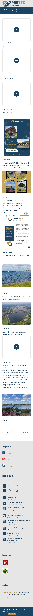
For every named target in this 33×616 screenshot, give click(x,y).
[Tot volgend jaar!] (16, 94)
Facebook (8, 454)
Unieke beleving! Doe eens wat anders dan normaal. (15, 289)
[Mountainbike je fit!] (16, 347)
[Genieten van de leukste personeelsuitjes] (16, 405)
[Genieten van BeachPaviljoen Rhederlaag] (16, 182)
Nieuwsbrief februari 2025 (10, 249)
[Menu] (28, 3)
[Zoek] (23, 3)
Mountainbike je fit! (8, 360)
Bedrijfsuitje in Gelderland (10, 157)
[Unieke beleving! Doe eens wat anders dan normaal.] (16, 275)
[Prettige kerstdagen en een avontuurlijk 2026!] (16, 60)
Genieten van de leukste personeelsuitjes (15, 418)
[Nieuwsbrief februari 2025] (16, 230)
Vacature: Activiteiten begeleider (12, 326)
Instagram (9, 466)
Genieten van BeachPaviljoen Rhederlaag (14, 195)
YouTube (8, 460)
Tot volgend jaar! (7, 107)
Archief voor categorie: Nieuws (11, 10)
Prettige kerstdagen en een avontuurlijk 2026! (14, 74)
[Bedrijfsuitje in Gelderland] (16, 137)
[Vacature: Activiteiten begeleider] (16, 313)
